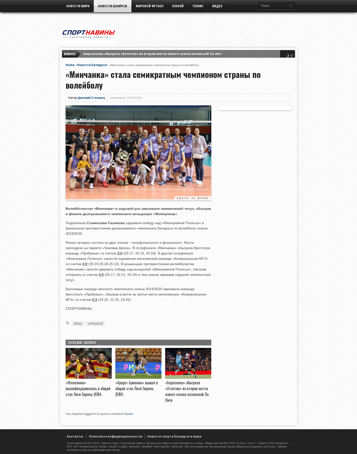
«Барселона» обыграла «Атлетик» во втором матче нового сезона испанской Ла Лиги (153, 54)
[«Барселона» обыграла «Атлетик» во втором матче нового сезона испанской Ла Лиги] (188, 377)
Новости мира (77, 6)
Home (70, 65)
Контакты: (75, 436)
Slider (78, 323)
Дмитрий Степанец (91, 98)
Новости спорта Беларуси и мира (174, 436)
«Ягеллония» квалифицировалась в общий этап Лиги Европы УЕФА (88, 388)
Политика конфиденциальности (115, 436)
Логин (128, 414)
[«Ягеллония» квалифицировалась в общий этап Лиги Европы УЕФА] (89, 377)
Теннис (198, 6)
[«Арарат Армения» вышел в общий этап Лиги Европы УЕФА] (138, 377)
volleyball (95, 323)
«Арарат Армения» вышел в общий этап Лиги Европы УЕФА (136, 388)
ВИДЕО (217, 6)
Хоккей (178, 6)
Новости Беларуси (112, 6)
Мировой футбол (149, 6)
